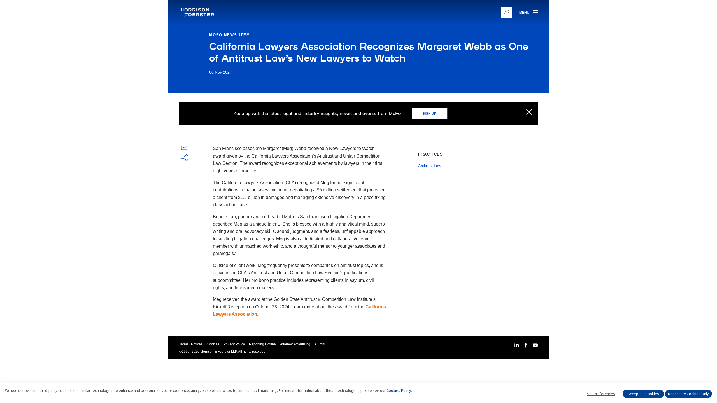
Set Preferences (601, 393)
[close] (529, 112)
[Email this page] (184, 149)
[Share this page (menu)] (184, 158)
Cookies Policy (399, 390)
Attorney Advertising (295, 344)
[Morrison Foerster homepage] (197, 12)
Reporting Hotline (262, 344)
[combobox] (479, 12)
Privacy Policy (234, 344)
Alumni (320, 344)
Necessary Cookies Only (688, 393)
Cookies (213, 344)
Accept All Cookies (643, 393)
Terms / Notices (190, 344)
